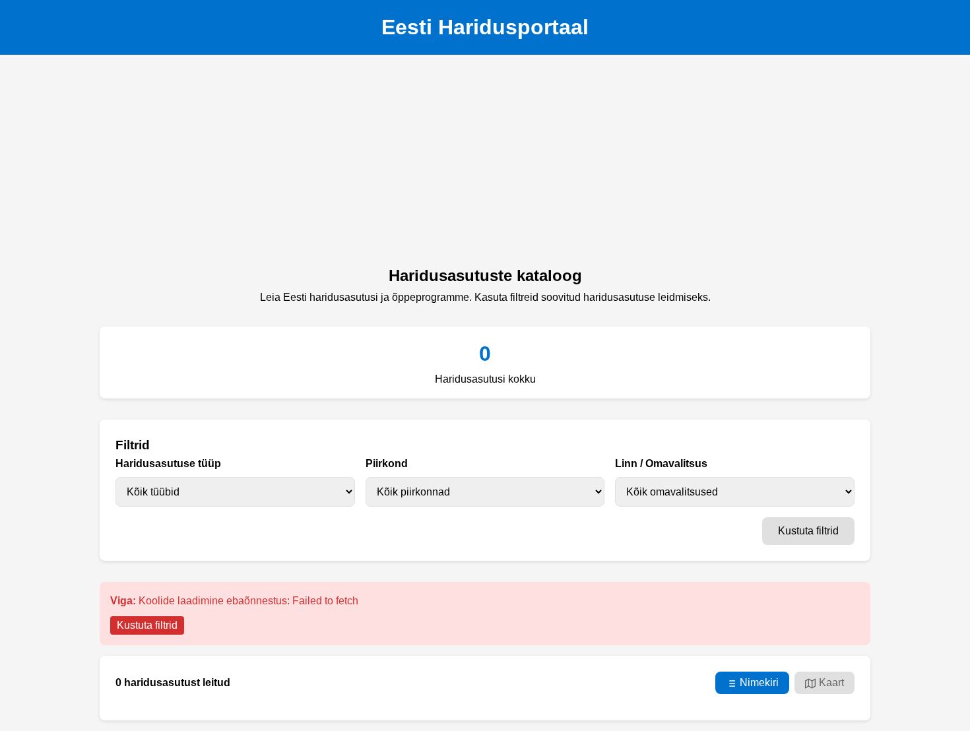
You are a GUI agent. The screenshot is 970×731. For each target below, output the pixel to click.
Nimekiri (759, 682)
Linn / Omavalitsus (661, 463)
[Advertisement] (485, 164)
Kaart (831, 682)
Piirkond (387, 463)
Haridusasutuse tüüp (168, 463)
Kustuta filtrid (808, 530)
